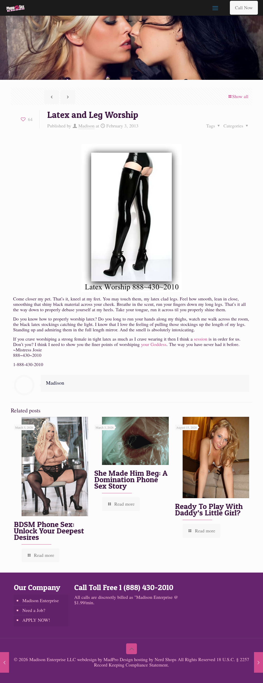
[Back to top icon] (131, 648)
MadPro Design (119, 659)
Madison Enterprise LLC (53, 659)
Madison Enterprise (40, 600)
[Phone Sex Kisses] (15, 7)
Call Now (244, 7)
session (200, 339)
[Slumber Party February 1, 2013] (4, 662)
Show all (240, 96)
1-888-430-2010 (28, 364)
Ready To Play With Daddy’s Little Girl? (209, 509)
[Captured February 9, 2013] (258, 662)
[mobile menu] (215, 7)
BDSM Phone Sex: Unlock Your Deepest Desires (49, 531)
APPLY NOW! (36, 620)
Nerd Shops (165, 659)
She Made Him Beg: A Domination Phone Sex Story (130, 479)
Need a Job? (33, 610)
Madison (86, 126)
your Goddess (153, 344)
